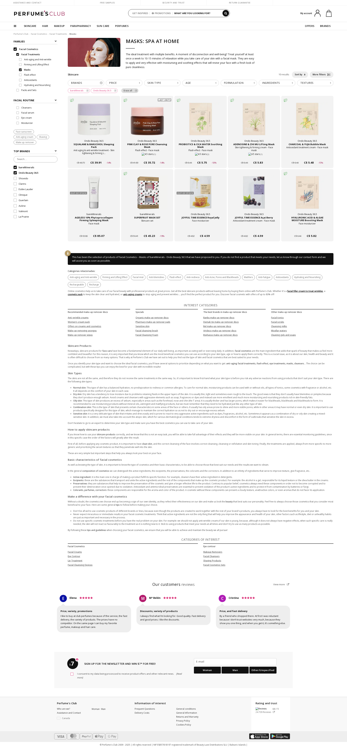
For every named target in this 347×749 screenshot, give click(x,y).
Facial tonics (277, 317)
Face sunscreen (24, 131)
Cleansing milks (279, 326)
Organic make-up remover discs (152, 317)
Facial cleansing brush (147, 330)
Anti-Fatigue (264, 277)
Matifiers (248, 277)
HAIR (45, 26)
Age (188, 82)
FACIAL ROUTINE (24, 100)
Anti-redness (193, 277)
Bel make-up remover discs (217, 326)
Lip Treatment (75, 560)
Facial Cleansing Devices (80, 564)
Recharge (94, 284)
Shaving (43, 137)
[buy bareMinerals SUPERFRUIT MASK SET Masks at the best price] (147, 195)
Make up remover (25, 142)
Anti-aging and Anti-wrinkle (83, 277)
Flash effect (175, 277)
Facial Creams (75, 551)
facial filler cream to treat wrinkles (305, 291)
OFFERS (309, 26)
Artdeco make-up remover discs (219, 330)
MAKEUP (59, 26)
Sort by (299, 74)
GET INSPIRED (140, 13)
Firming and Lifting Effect (114, 277)
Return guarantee (239, 2)
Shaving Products (212, 560)
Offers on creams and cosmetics (84, 326)
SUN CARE (103, 26)
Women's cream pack (79, 322)
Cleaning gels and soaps (283, 334)
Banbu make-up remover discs (218, 317)
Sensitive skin (142, 326)
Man (235, 670)
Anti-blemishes (156, 277)
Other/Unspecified (263, 670)
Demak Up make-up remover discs (221, 322)
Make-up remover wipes (80, 334)
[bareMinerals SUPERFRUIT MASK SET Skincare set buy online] (147, 229)
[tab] (35, 100)
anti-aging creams (132, 294)
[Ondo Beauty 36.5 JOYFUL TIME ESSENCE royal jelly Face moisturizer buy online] (200, 229)
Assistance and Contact (27, 2)
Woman (207, 670)
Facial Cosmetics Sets (214, 564)
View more (279, 584)
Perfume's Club (21, 33)
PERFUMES (121, 26)
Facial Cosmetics (39, 33)
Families (19, 41)
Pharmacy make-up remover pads (153, 322)
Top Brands (22, 151)
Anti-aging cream (24, 137)
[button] (71, 718)
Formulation (234, 82)
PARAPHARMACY (80, 26)
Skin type (154, 82)
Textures (307, 82)
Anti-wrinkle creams (78, 317)
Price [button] (113, 82)
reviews (173, 584)
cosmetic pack (75, 294)
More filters (320, 74)
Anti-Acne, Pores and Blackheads (222, 277)
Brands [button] (86, 82)
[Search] (225, 13)
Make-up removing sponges (82, 330)
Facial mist (138, 277)
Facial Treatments (58, 33)
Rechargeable (77, 284)
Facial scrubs (277, 322)
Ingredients (271, 82)
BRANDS (325, 26)
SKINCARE (30, 26)
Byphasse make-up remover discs (220, 334)
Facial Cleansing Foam (147, 334)
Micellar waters (279, 330)
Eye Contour (74, 556)
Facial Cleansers (211, 556)
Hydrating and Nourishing (307, 277)
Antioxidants (282, 277)
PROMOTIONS (163, 13)
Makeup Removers (212, 551)
